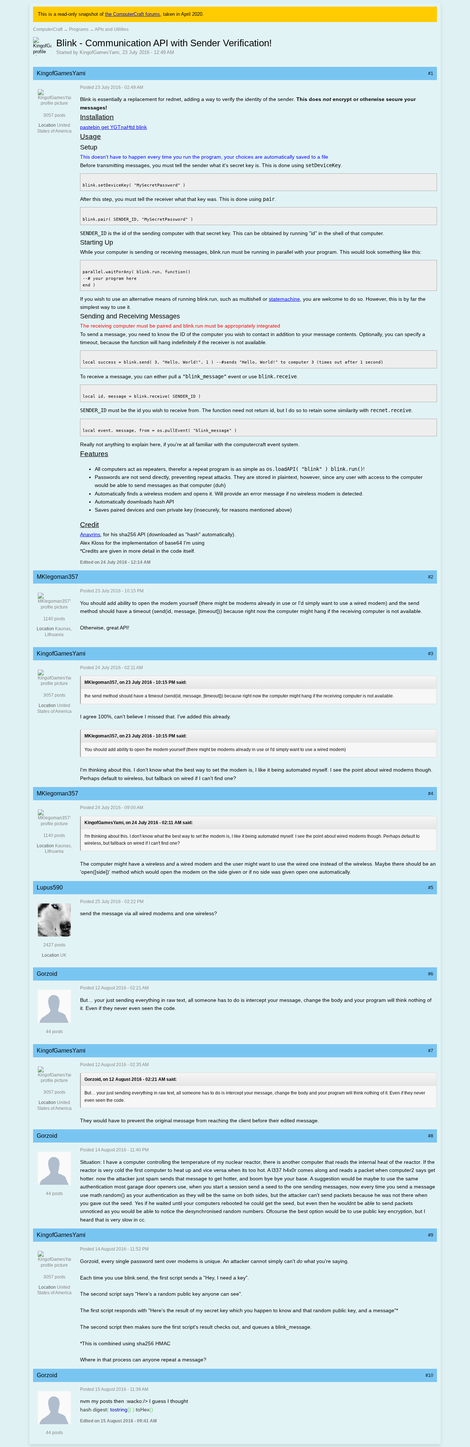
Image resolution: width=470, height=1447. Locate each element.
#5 (430, 887)
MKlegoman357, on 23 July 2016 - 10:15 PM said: (135, 682)
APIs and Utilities (112, 29)
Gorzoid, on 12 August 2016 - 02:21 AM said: (130, 1079)
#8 (430, 1136)
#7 (430, 1050)
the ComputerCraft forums (132, 14)
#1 (430, 73)
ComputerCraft (47, 29)
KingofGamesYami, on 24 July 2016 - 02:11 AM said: (138, 822)
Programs (78, 29)
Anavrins (90, 534)
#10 (429, 1375)
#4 (430, 793)
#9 (430, 1235)
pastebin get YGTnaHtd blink (113, 127)
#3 (430, 653)
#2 (430, 577)
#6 (430, 974)
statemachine (284, 299)
